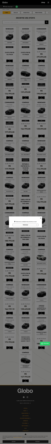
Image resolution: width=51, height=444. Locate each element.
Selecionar (25, 224)
